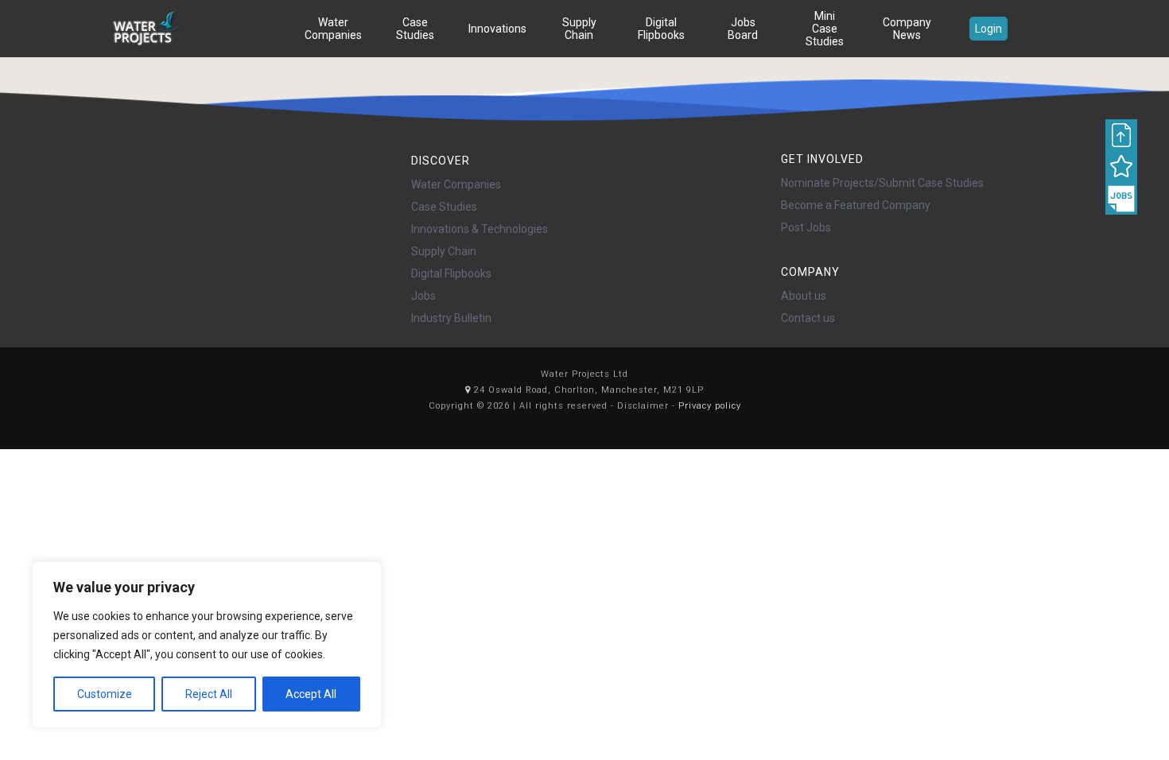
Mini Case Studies (825, 29)
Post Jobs (806, 227)
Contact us (808, 318)
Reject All (208, 694)
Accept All (310, 694)
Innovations (497, 28)
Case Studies (415, 28)
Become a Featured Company (855, 205)
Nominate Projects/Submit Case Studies (882, 182)
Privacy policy (709, 406)
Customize (104, 694)
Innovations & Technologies (479, 229)
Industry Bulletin (451, 318)
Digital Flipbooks (661, 28)
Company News (907, 28)
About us (803, 295)
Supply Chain (579, 28)
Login (988, 28)
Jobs (423, 295)
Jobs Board (743, 28)
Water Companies (333, 28)
